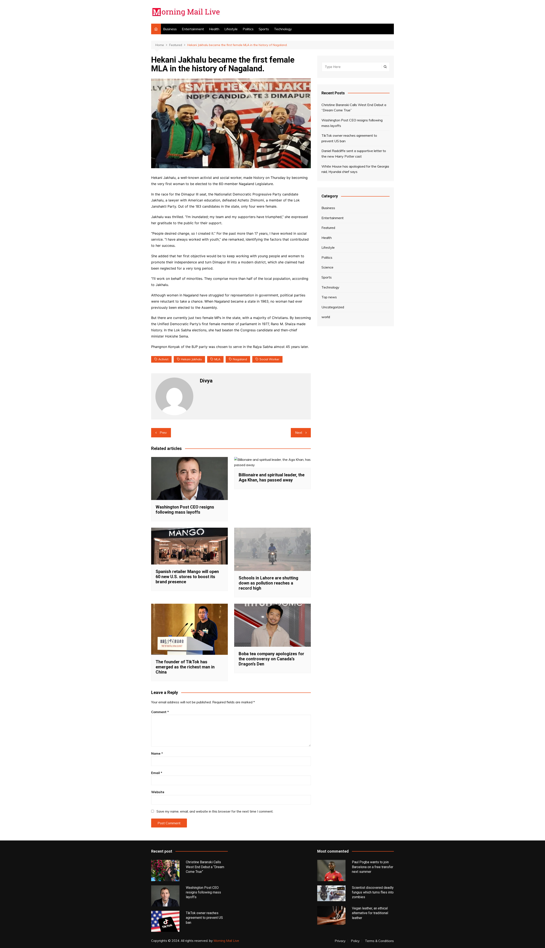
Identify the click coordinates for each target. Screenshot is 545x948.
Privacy (340, 941)
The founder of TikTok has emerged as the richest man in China (185, 667)
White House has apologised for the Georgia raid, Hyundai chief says (355, 169)
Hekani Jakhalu (191, 359)
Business (170, 29)
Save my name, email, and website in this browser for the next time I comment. (214, 811)
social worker (269, 359)
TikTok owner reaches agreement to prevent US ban (349, 138)
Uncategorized (332, 307)
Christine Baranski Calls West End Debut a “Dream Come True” (353, 107)
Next (298, 433)
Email (156, 773)
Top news (329, 297)
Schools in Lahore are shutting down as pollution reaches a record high (268, 583)
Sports (264, 29)
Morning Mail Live (226, 941)
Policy (355, 941)
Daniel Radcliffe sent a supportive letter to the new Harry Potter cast (353, 153)
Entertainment (193, 29)
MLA (217, 359)
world (325, 317)
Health (214, 29)
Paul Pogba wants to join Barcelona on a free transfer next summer (372, 867)
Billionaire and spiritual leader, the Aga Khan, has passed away (271, 477)
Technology (283, 29)
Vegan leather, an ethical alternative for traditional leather (370, 913)
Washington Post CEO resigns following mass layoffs (185, 509)
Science (327, 267)
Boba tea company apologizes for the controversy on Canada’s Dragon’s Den (271, 658)
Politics (248, 29)
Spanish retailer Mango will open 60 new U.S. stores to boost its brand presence (187, 576)
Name (157, 753)
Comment (160, 712)
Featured (328, 228)
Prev (163, 433)
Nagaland (240, 359)
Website (157, 792)
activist (163, 359)
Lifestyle (231, 29)
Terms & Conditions (379, 941)
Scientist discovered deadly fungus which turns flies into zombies (373, 892)
